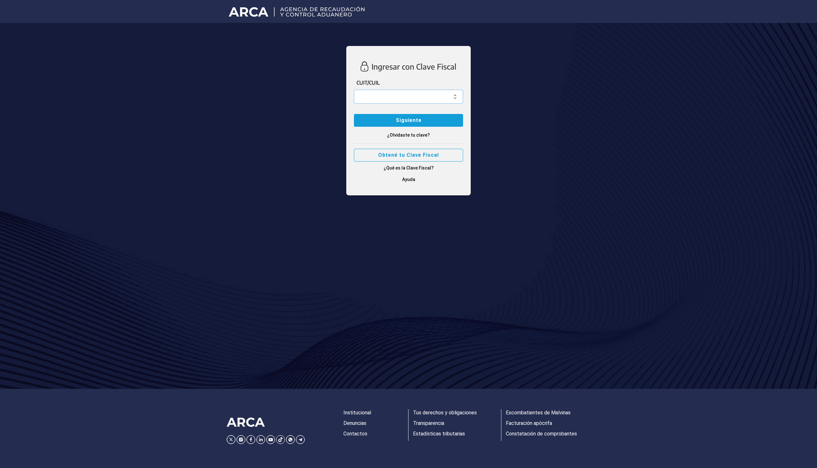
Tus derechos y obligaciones (445, 413)
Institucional (357, 413)
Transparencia (428, 423)
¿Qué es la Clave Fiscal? (409, 167)
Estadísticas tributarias (439, 434)
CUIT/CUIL (368, 82)
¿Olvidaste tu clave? (408, 135)
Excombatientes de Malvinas (538, 413)
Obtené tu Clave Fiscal (408, 155)
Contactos (355, 434)
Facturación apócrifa (529, 423)
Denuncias (354, 423)
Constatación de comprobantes (541, 434)
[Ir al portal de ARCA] (299, 11)
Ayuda (408, 179)
